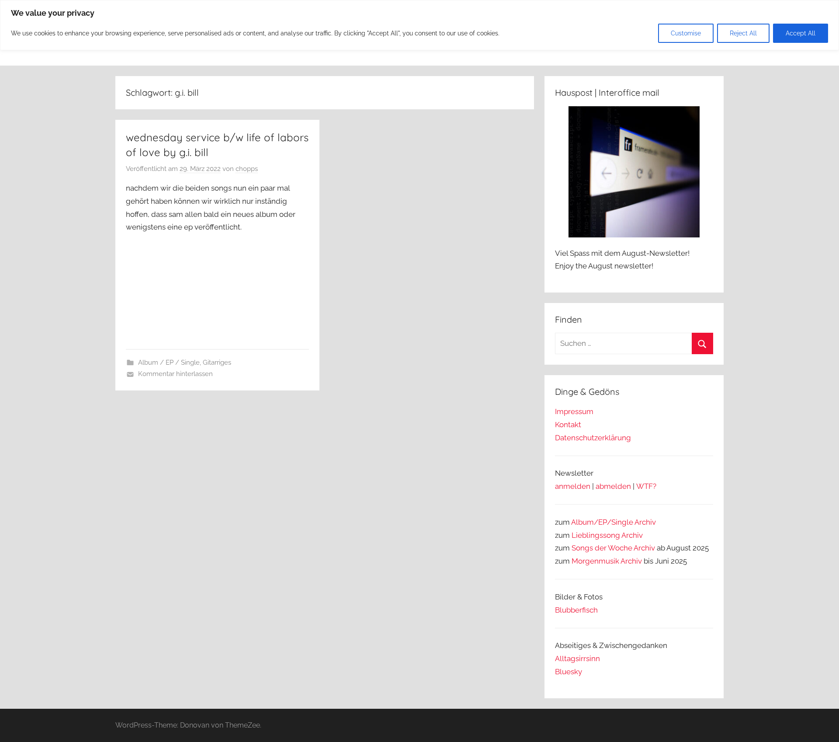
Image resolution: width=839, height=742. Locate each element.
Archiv (632, 535)
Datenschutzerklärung (593, 437)
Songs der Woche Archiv (613, 547)
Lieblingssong (596, 535)
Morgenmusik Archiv (607, 561)
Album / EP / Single (169, 362)
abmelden (613, 486)
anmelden (572, 486)
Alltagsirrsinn (577, 658)
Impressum (574, 411)
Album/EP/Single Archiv (613, 522)
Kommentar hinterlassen (175, 374)
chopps (247, 169)
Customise (686, 33)
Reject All (743, 33)
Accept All (800, 33)
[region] (419, 25)
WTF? (646, 486)
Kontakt (568, 424)
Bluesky (568, 671)
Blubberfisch (576, 610)
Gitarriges (217, 362)
